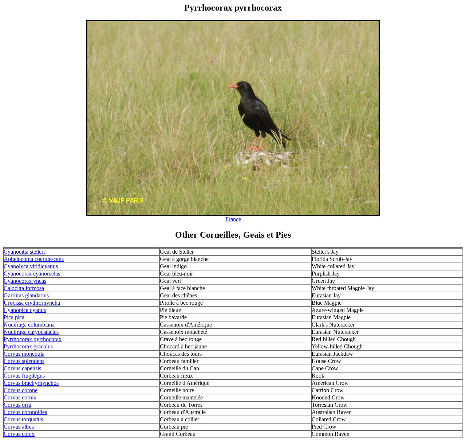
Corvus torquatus (23, 419)
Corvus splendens (24, 361)
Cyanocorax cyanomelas (32, 273)
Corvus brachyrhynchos (31, 383)
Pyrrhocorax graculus (28, 346)
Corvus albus (19, 427)
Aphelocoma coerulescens (34, 259)
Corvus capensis (22, 368)
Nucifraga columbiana (29, 324)
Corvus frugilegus (24, 375)
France (233, 219)
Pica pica (14, 317)
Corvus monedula (24, 354)
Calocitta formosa (24, 288)
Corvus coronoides (25, 412)
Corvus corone (20, 390)
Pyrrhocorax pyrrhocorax (33, 339)
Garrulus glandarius (26, 295)
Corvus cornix (20, 397)
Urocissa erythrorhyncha (32, 303)
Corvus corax (19, 434)
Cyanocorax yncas (25, 281)
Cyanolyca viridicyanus (31, 266)
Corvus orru (17, 405)
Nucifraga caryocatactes (31, 332)
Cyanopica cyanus (25, 310)
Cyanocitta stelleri (24, 252)
